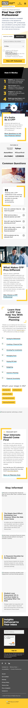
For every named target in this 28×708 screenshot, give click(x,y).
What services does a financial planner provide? (12, 216)
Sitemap (4, 679)
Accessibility (5, 669)
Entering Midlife (7, 394)
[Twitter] (5, 663)
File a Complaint (6, 688)
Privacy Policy (5, 682)
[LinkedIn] (9, 663)
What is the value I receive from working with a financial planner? (12, 229)
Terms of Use (8, 52)
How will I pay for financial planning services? (12, 222)
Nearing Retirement (8, 398)
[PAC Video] (14, 108)
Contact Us (5, 667)
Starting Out (6, 390)
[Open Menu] (25, 3)
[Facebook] (2, 663)
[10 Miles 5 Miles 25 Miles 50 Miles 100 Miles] (14, 43)
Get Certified (5, 676)
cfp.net (4, 673)
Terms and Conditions (11, 53)
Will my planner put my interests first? (11, 236)
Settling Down (17, 390)
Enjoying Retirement (8, 402)
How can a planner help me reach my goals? (12, 209)
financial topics (20, 330)
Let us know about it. (12, 470)
